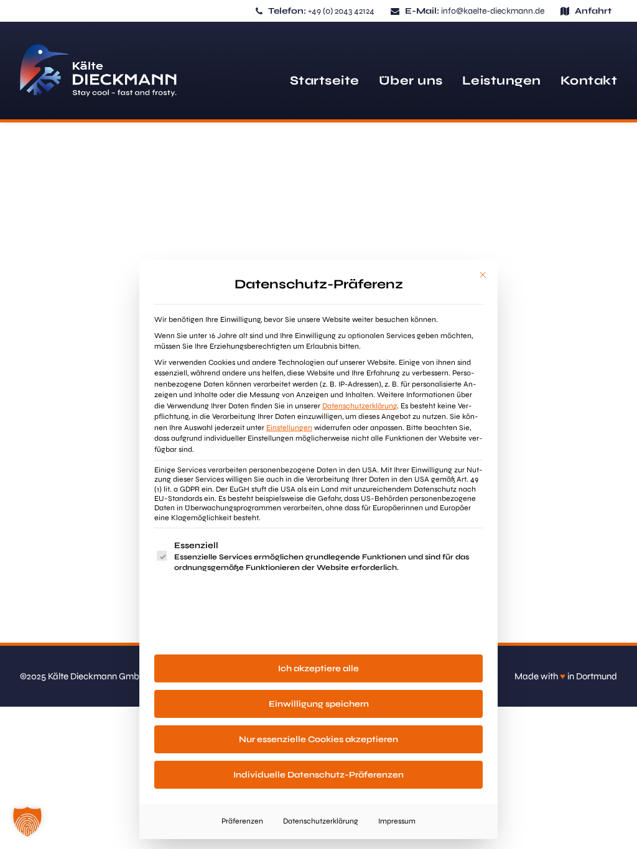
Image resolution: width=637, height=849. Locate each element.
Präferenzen (242, 821)
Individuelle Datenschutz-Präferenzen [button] (318, 774)
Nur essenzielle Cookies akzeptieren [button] (318, 739)
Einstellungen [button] (289, 427)
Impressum (397, 821)
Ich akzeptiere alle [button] (318, 668)
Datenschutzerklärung (359, 406)
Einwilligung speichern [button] (319, 704)
